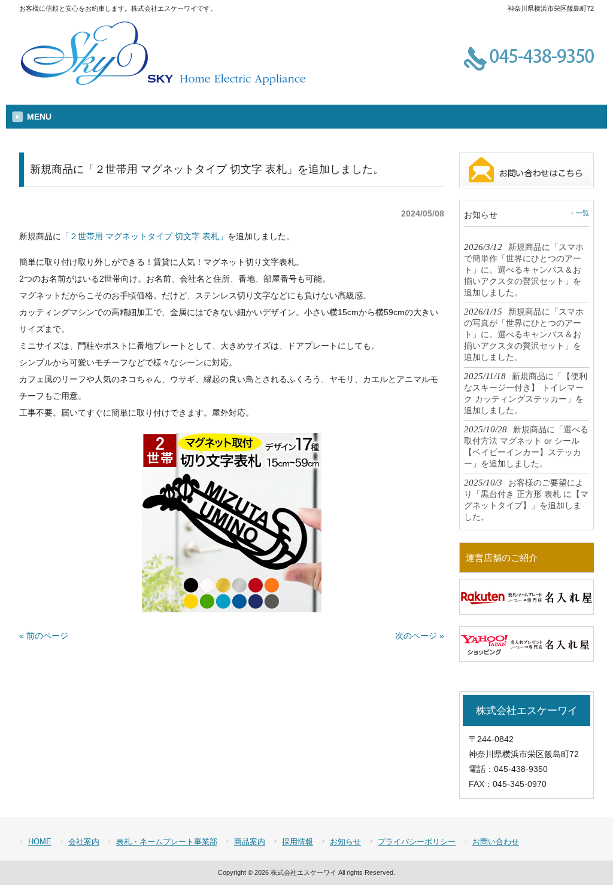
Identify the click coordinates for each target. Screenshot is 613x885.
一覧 (582, 212)
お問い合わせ (495, 842)
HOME (39, 842)
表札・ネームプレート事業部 (166, 842)
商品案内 (249, 842)
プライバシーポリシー (417, 842)
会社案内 (83, 842)
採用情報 (297, 842)
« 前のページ (43, 635)
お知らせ (345, 842)
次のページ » (419, 635)
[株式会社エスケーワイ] (163, 84)
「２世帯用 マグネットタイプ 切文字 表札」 (144, 236)
